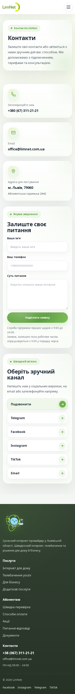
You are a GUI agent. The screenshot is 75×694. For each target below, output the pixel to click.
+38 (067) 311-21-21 (18, 653)
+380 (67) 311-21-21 (23, 110)
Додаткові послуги (16, 589)
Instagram (24, 687)
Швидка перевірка (16, 607)
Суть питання (16, 276)
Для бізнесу (11, 582)
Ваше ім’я (14, 238)
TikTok (53, 687)
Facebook (9, 687)
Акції (6, 621)
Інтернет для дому (16, 568)
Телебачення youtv (17, 575)
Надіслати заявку (37, 317)
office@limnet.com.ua (26, 149)
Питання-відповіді (16, 628)
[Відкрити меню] (68, 7)
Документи (11, 635)
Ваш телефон (16, 257)
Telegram (40, 687)
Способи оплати (15, 614)
